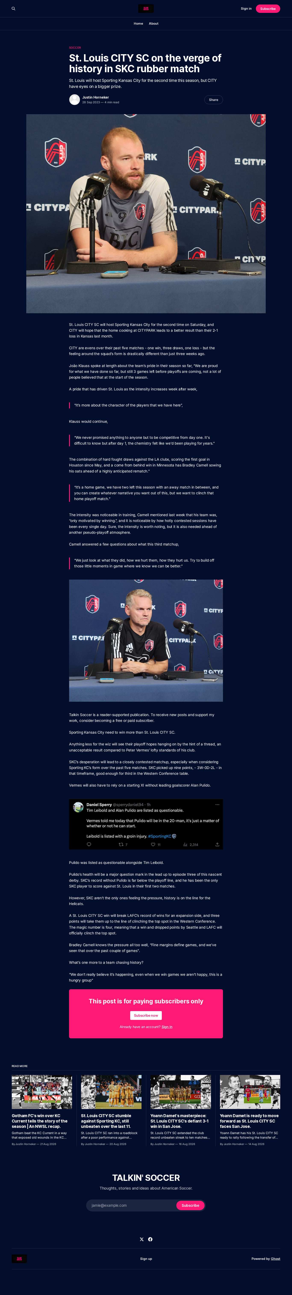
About (153, 23)
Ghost (275, 1259)
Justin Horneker (95, 97)
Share (213, 100)
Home (138, 23)
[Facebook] (150, 1239)
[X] (142, 1239)
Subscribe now (146, 1015)
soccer (75, 47)
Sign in (246, 8)
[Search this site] (13, 8)
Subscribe (268, 9)
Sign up (146, 1259)
